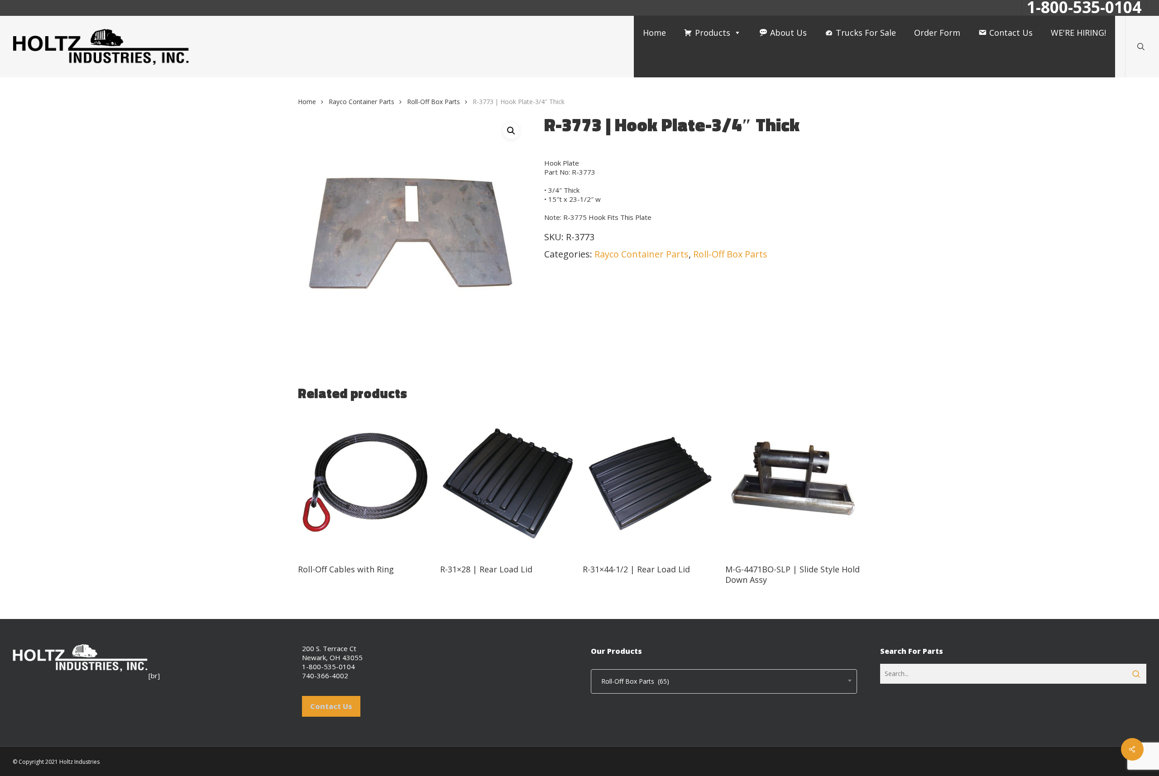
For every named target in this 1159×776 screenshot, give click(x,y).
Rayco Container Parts (361, 101)
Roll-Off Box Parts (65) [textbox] (632, 681)
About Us (788, 32)
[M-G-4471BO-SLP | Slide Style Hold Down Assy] (793, 483)
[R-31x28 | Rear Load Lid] (507, 483)
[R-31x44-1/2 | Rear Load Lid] (650, 483)
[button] (511, 131)
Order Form (937, 32)
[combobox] (724, 681)
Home (654, 32)
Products (712, 32)
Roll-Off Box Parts (433, 101)
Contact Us (1011, 32)
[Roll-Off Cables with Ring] (365, 483)
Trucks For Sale (866, 32)
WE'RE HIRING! (1078, 32)
